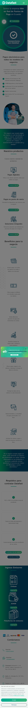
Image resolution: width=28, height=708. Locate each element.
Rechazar (14, 704)
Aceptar (14, 700)
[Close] (26, 349)
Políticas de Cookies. (19, 695)
